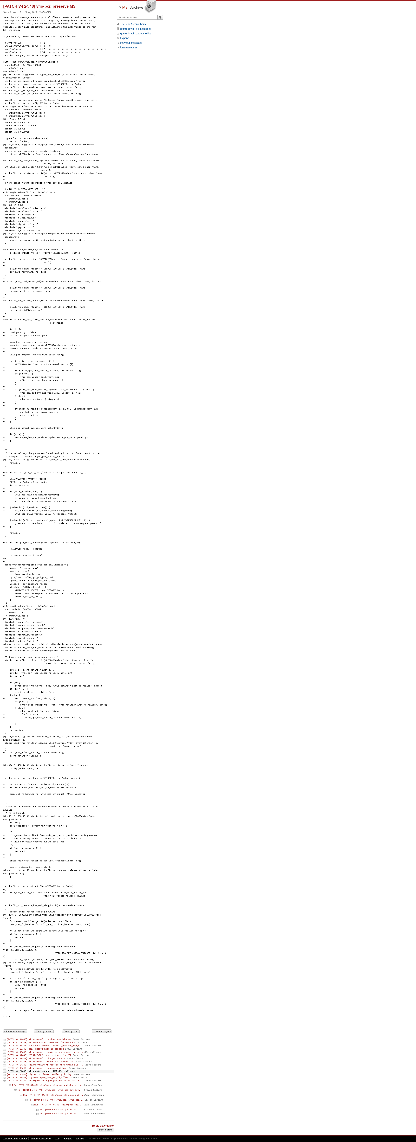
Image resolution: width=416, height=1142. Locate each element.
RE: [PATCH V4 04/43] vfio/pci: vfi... (58, 1105)
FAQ (57, 1138)
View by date (71, 1031)
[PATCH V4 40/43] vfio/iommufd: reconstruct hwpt (37, 1068)
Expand (124, 38)
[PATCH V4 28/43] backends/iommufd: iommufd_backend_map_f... (44, 1045)
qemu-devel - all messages (135, 28)
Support (68, 1138)
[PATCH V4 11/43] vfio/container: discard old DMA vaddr (41, 1042)
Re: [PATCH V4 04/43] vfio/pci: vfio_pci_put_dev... (50, 1090)
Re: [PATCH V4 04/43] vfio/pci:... (61, 1109)
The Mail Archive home (133, 24)
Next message (101, 1031)
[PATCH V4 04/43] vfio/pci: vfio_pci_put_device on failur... (44, 1080)
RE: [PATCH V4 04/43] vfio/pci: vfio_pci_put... (53, 1095)
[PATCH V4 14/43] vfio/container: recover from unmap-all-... (44, 1065)
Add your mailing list (41, 1138)
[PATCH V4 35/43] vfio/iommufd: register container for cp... (44, 1052)
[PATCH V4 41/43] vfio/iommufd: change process (35, 1058)
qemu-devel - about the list (135, 33)
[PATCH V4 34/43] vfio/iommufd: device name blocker (39, 1039)
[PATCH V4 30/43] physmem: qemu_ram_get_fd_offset (37, 1077)
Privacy (80, 1138)
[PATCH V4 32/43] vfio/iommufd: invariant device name (40, 1061)
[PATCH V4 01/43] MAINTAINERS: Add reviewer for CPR (39, 1055)
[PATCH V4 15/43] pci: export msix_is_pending (35, 1049)
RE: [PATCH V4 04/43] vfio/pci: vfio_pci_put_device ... (47, 1085)
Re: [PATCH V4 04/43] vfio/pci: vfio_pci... (56, 1100)
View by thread (44, 1031)
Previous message (15, 1031)
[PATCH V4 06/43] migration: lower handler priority (39, 1074)
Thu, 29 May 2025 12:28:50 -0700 (35, 12)
